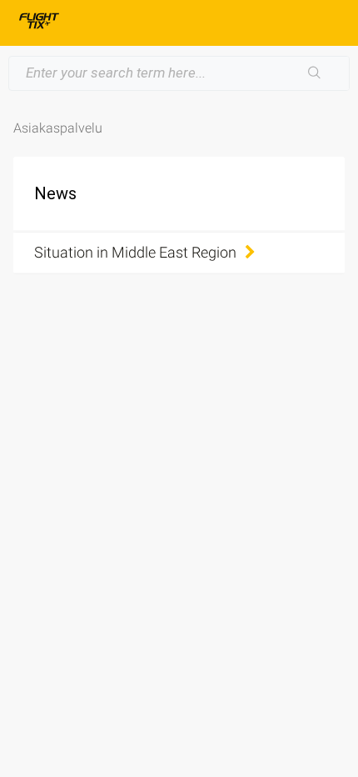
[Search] (315, 73)
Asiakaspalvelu (57, 128)
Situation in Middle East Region (135, 252)
